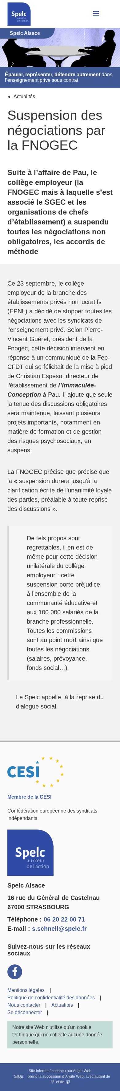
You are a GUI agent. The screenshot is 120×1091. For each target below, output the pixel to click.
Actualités (24, 96)
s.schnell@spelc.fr (59, 928)
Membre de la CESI (29, 797)
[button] (95, 14)
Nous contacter (23, 1005)
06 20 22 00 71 (64, 919)
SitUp (18, 1076)
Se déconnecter (24, 1012)
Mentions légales (26, 990)
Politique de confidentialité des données (51, 997)
